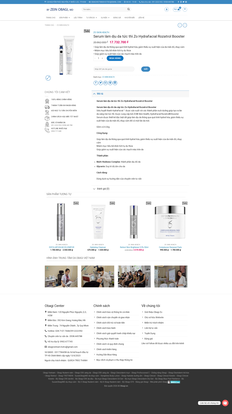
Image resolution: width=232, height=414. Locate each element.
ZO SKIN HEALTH (63, 25)
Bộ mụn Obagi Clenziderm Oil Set (109, 379)
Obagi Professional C (140, 373)
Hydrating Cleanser (98, 247)
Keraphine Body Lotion (110, 376)
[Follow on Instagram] (181, 2)
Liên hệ (141, 18)
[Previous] (44, 279)
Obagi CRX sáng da (83, 373)
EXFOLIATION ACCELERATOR (61, 247)
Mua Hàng (115, 58)
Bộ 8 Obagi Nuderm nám (110, 382)
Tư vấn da (90, 18)
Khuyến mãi (130, 18)
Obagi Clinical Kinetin (166, 376)
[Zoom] (48, 78)
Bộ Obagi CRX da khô (65, 379)
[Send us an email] (186, 2)
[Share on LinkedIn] (115, 83)
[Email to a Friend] (105, 83)
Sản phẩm (63, 18)
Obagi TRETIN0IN (65, 376)
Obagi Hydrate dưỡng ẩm (131, 376)
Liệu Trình (78, 18)
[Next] (188, 279)
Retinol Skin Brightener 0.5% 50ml (134, 247)
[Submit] (128, 9)
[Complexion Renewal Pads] (170, 222)
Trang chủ (50, 18)
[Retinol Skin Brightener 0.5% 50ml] (134, 222)
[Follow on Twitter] (183, 2)
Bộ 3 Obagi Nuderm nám (88, 382)
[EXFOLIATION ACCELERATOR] (62, 222)
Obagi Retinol (51, 376)
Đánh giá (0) (103, 188)
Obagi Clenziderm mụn (120, 373)
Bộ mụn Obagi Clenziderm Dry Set (139, 379)
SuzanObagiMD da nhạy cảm (87, 376)
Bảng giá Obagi (142, 382)
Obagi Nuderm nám (65, 373)
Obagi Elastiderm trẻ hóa (178, 373)
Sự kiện (104, 18)
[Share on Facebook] (96, 83)
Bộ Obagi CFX (128, 382)
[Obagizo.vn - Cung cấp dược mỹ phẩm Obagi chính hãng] (61, 9)
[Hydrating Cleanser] (98, 222)
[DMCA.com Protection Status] (174, 382)
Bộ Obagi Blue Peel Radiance (167, 379)
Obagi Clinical (150, 376)
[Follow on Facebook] (178, 2)
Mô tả (100, 93)
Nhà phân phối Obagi (158, 382)
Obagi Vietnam (49, 373)
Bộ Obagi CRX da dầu (84, 379)
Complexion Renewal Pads (170, 247)
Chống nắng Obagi (159, 373)
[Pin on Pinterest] (110, 83)
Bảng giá (117, 18)
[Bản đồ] (185, 9)
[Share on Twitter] (100, 83)
